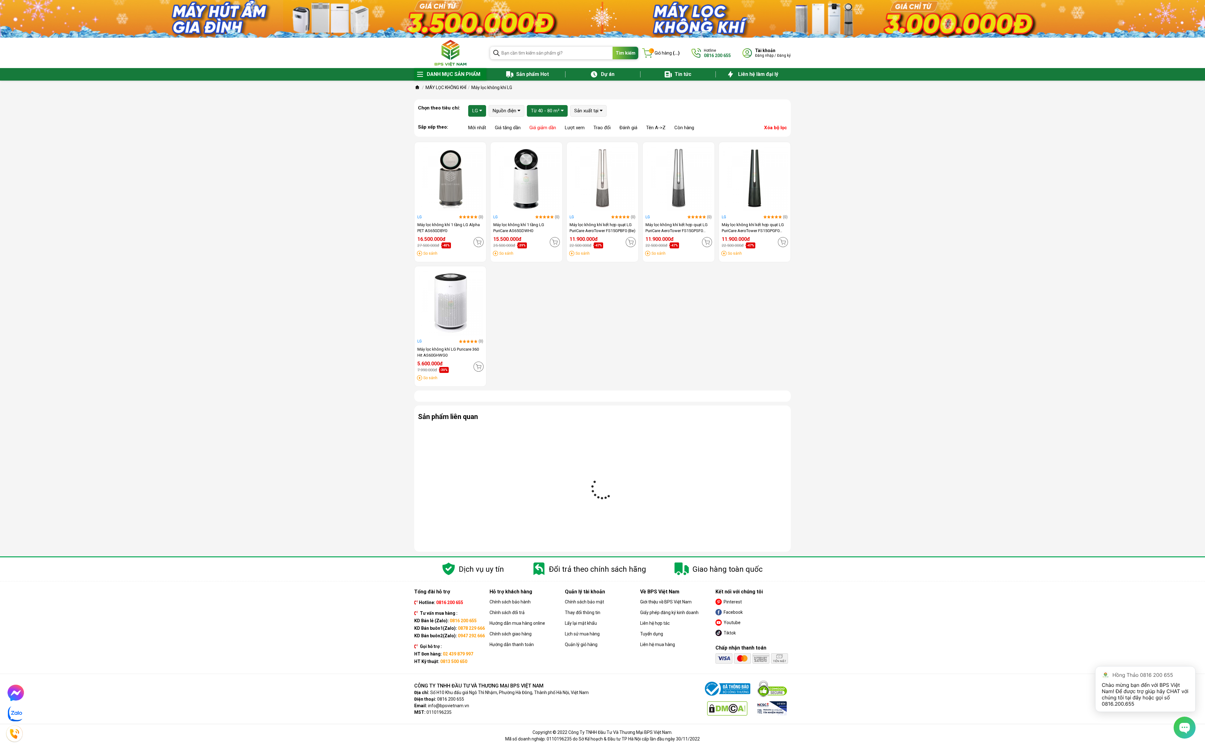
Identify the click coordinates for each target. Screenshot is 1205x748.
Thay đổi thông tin (582, 612)
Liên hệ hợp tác (655, 623)
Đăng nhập (764, 55)
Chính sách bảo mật (584, 601)
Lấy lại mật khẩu (581, 623)
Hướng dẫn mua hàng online (517, 623)
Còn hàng (684, 127)
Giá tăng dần (508, 127)
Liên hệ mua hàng (657, 644)
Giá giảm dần (542, 127)
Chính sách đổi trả (507, 612)
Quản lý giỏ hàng (581, 644)
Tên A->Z (656, 127)
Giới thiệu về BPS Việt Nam (666, 601)
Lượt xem (575, 127)
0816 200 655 (450, 699)
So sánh (430, 253)
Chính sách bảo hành (510, 601)
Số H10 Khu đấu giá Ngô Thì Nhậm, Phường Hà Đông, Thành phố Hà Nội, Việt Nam (509, 692)
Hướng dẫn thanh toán (512, 644)
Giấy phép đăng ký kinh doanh (669, 612)
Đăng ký (784, 55)
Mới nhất (477, 127)
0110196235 (439, 712)
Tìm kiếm (625, 53)
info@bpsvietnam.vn (448, 705)
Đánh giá (628, 127)
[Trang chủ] (417, 87)
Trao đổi (602, 127)
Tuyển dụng (651, 633)
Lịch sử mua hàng (582, 633)
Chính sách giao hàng (511, 633)
